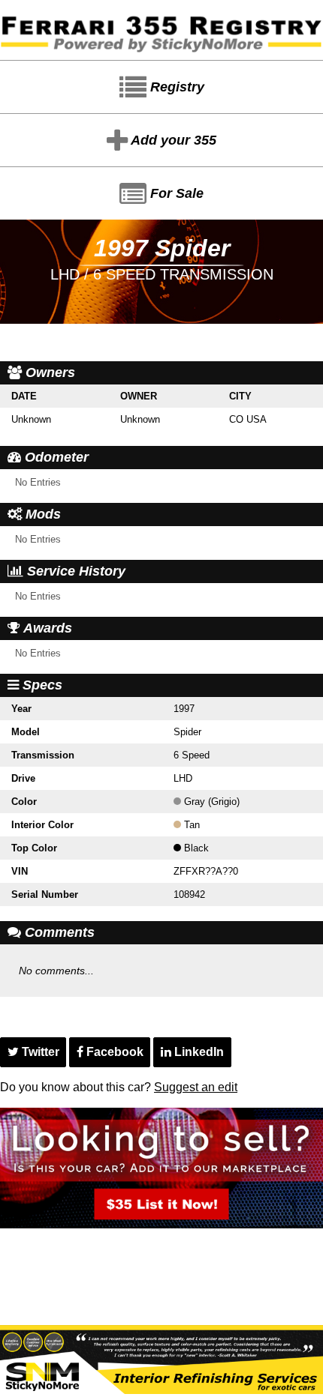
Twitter (39, 1052)
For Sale (175, 193)
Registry (175, 86)
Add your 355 (172, 140)
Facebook (113, 1052)
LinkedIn (197, 1052)
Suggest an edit (195, 1087)
